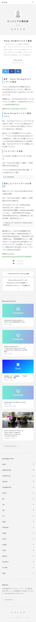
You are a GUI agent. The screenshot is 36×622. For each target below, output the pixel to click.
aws (3, 510)
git (3, 499)
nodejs (4, 544)
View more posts (10, 446)
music (4, 539)
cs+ (3, 516)
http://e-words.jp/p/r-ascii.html (16, 109)
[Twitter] (24, 29)
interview (5, 527)
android (4, 481)
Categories (8, 458)
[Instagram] (21, 29)
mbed (4, 533)
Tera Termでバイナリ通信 (18, 41)
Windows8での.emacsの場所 (19, 273)
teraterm (5, 562)
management (6, 487)
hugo (4, 521)
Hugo (28, 617)
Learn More (9, 599)
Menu (33, 2)
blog (4, 2)
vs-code (4, 567)
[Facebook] (17, 29)
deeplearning (6, 470)
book (4, 464)
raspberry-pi (6, 476)
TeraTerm (20, 261)
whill (4, 573)
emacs (4, 493)
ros (3, 504)
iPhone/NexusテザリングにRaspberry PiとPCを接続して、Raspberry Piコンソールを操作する (18, 283)
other (4, 550)
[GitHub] (15, 29)
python (4, 556)
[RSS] (11, 29)
